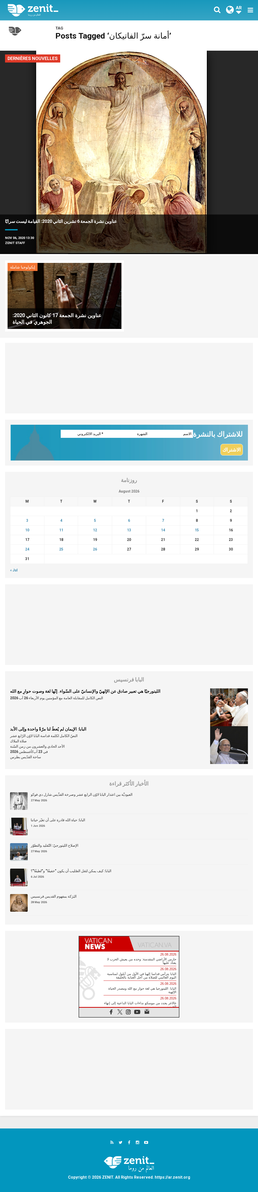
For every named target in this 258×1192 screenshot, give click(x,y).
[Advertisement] (129, 378)
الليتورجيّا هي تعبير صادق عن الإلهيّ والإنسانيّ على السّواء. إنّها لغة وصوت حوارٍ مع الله (85, 691)
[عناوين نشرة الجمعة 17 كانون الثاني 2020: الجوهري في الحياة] (64, 295)
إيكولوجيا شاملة (22, 267)
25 (61, 549)
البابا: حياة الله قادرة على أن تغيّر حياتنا (58, 820)
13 (129, 530)
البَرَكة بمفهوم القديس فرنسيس (54, 896)
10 (27, 530)
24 (27, 549)
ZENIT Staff (15, 243)
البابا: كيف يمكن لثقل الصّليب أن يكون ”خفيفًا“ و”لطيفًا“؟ (71, 871)
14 (163, 530)
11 (61, 530)
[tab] (104, 943)
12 (95, 530)
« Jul (14, 570)
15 (197, 530)
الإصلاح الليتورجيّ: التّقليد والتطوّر (54, 845)
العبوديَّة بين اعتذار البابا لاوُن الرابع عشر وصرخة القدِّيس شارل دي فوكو (82, 794)
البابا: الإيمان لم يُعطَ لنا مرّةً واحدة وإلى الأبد (48, 728)
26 (95, 549)
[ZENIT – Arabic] (72, 10)
